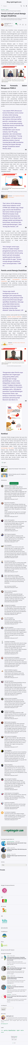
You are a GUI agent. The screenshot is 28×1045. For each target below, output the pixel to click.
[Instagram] (15, 1039)
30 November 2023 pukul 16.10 (10, 677)
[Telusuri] (1, 6)
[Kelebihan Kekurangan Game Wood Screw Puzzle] (3, 858)
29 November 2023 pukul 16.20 (10, 614)
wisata (8, 955)
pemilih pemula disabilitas (14, 316)
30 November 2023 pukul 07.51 (10, 653)
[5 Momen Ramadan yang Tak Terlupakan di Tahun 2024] (4, 477)
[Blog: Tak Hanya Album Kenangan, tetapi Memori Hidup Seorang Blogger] (3, 970)
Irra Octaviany (7, 812)
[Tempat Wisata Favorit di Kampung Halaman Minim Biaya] (3, 980)
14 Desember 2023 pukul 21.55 (10, 819)
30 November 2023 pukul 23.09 (10, 775)
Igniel (16, 1036)
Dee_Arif (6, 618)
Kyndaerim (6, 711)
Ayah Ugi (6, 681)
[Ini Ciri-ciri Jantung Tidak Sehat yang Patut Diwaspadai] (3, 998)
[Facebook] (12, 1039)
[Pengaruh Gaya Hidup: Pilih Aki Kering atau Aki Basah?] (3, 852)
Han (5, 750)
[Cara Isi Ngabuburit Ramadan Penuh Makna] (4, 198)
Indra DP (6, 627)
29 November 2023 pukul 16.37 (10, 623)
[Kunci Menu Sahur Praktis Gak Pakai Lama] (4, 345)
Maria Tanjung (7, 534)
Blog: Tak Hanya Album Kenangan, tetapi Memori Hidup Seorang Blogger (16, 968)
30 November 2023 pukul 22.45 (10, 761)
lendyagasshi (7, 605)
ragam (4, 462)
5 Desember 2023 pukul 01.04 (10, 808)
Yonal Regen (7, 641)
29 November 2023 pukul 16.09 (10, 601)
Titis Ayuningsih (7, 779)
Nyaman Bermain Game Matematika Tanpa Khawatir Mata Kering (16, 843)
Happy (5, 764)
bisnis (2, 1030)
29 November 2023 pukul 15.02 (10, 571)
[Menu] (26, 5)
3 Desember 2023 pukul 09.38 (10, 789)
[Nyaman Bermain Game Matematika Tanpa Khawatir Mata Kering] (3, 845)
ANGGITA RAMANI (8, 670)
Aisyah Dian (6, 802)
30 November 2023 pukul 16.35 (10, 694)
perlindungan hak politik (7, 448)
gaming (8, 841)
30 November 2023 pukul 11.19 (10, 666)
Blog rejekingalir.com (14, 2)
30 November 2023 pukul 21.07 (10, 747)
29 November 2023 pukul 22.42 (10, 638)
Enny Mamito (7, 561)
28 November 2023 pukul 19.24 (10, 499)
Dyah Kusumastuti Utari (9, 657)
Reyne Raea (6, 502)
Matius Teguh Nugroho (9, 575)
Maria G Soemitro (8, 591)
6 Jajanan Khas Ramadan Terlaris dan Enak (17, 468)
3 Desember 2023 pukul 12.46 (10, 799)
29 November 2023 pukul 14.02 (10, 557)
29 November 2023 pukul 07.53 (10, 530)
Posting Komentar (14, 483)
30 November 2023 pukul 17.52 (10, 707)
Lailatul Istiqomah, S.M (9, 793)
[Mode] (24, 6)
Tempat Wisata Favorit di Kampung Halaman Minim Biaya (15, 978)
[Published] (12, 25)
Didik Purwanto (7, 722)
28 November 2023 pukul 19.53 (10, 516)
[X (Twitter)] (14, 1039)
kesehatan (12, 841)
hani (5, 545)
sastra (22, 1030)
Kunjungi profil (5, 1023)
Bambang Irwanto (8, 485)
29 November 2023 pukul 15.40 (10, 587)
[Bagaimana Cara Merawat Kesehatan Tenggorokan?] (3, 989)
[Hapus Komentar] (17, 499)
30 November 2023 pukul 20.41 (10, 732)
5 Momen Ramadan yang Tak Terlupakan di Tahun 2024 (17, 475)
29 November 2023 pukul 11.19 (10, 541)
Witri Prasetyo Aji (7, 736)
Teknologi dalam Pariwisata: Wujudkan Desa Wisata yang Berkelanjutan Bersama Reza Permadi (16, 959)
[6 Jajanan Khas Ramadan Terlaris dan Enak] (4, 471)
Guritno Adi (6, 520)
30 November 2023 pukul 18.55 (10, 718)
